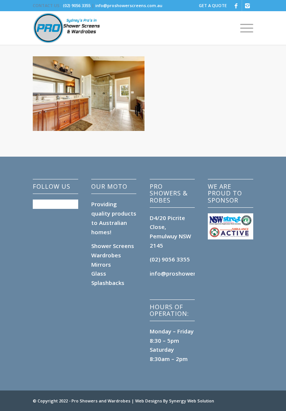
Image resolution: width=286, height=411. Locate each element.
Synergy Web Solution (191, 401)
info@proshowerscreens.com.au (128, 5)
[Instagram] (247, 5)
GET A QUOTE (213, 5)
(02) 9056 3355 (76, 5)
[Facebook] (236, 5)
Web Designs (149, 401)
